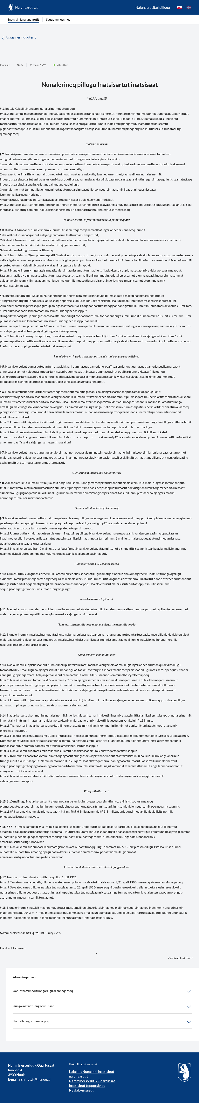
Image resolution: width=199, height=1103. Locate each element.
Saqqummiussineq (58, 19)
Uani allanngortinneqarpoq (31, 1021)
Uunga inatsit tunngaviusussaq (33, 1006)
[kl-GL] (179, 7)
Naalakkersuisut (81, 1090)
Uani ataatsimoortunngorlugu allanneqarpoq (43, 991)
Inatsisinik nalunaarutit (23, 19)
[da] (189, 7)
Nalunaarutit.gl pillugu (152, 7)
